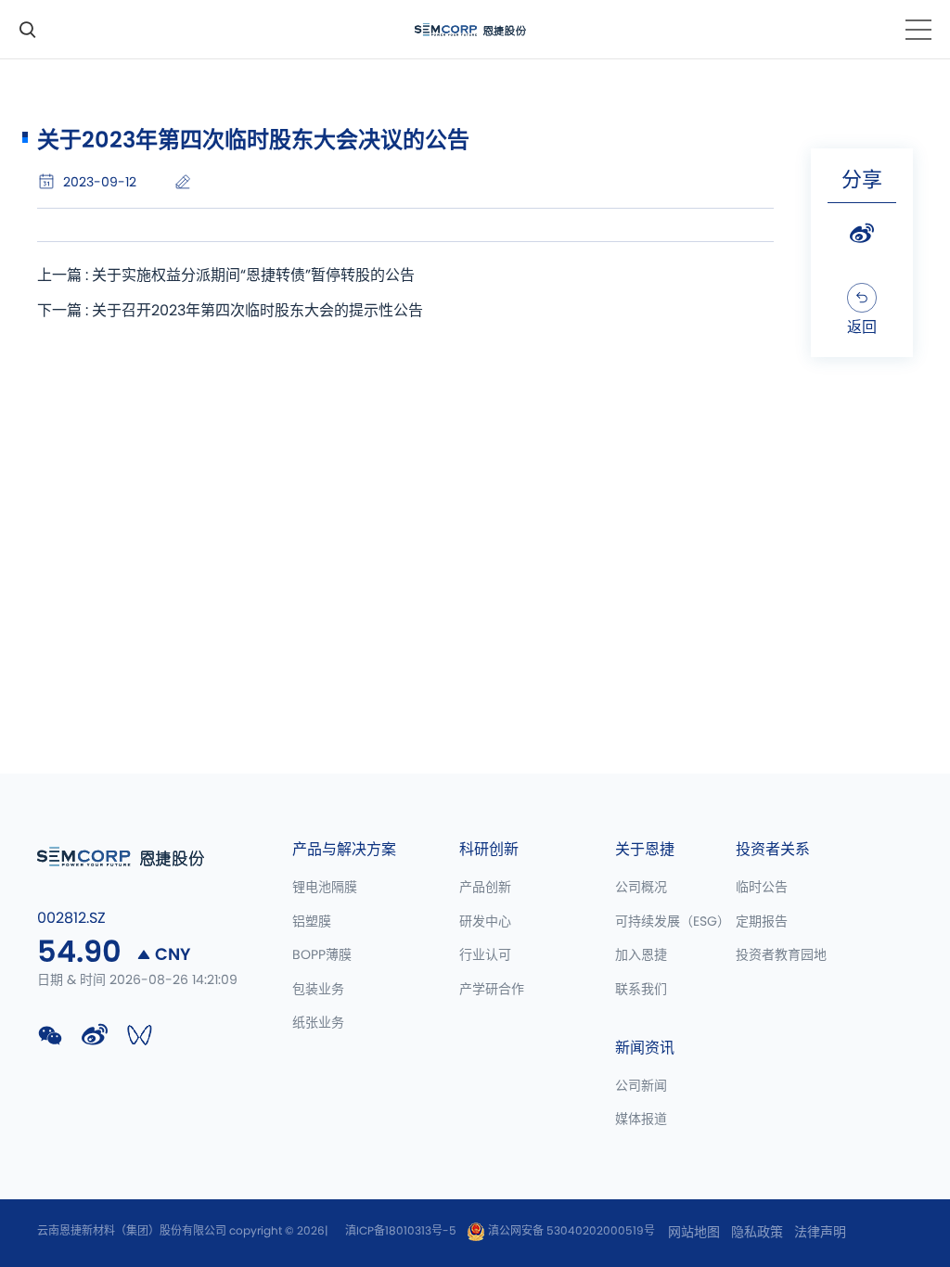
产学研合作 (491, 989)
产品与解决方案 (344, 849)
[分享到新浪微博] (862, 234)
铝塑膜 (311, 921)
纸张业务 (318, 1023)
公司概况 (641, 887)
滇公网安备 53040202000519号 (570, 1230)
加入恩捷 (641, 955)
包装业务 (318, 989)
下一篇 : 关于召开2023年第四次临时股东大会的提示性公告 (230, 310)
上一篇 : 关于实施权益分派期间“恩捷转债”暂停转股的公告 (226, 275)
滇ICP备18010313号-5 (400, 1230)
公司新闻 (641, 1086)
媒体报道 (641, 1119)
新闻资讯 (644, 1048)
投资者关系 (773, 849)
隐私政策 (757, 1232)
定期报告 (762, 921)
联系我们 (641, 989)
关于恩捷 (644, 849)
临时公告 (762, 887)
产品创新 (485, 887)
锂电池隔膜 (324, 887)
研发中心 (485, 921)
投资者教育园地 (781, 955)
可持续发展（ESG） (672, 921)
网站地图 (694, 1232)
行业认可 (485, 955)
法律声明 (820, 1232)
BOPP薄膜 (322, 955)
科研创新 (489, 849)
